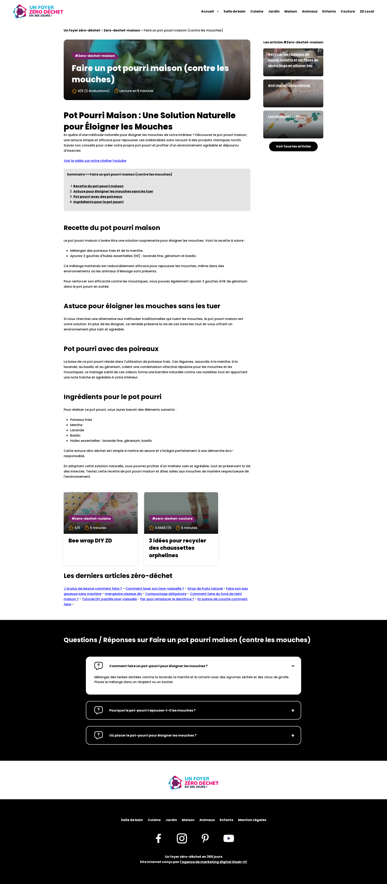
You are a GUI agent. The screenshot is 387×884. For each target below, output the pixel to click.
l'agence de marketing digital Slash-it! (213, 862)
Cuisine (256, 11)
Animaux (309, 11)
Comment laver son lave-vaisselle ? (154, 588)
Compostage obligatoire (165, 593)
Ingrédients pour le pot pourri (98, 202)
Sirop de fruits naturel (205, 588)
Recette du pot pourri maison (98, 186)
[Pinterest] (205, 838)
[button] (193, 666)
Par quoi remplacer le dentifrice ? (167, 599)
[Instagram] (182, 838)
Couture (348, 11)
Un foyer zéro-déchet (82, 30)
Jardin (274, 11)
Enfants (329, 11)
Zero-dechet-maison (122, 30)
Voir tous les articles (293, 146)
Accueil (207, 11)
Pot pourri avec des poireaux (97, 196)
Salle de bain (235, 11)
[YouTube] (228, 838)
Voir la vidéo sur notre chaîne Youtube (95, 160)
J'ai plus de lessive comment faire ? (93, 588)
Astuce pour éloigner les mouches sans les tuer (113, 191)
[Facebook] (158, 838)
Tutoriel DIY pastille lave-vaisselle (109, 599)
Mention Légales (252, 820)
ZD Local (367, 11)
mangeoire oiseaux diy (123, 593)
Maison (290, 11)
